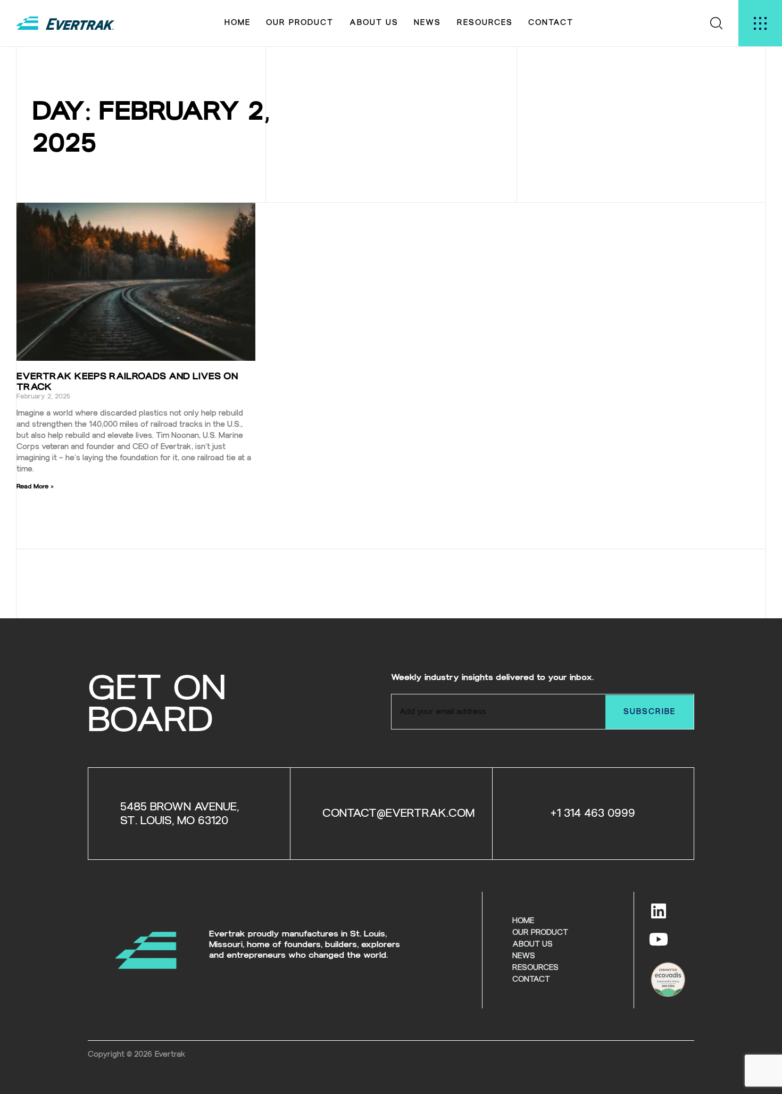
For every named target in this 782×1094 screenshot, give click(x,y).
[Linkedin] (658, 910)
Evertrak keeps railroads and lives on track (127, 381)
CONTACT (550, 22)
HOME (237, 22)
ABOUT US (374, 22)
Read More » (35, 486)
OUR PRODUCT (300, 22)
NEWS (427, 22)
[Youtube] (658, 939)
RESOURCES (485, 22)
